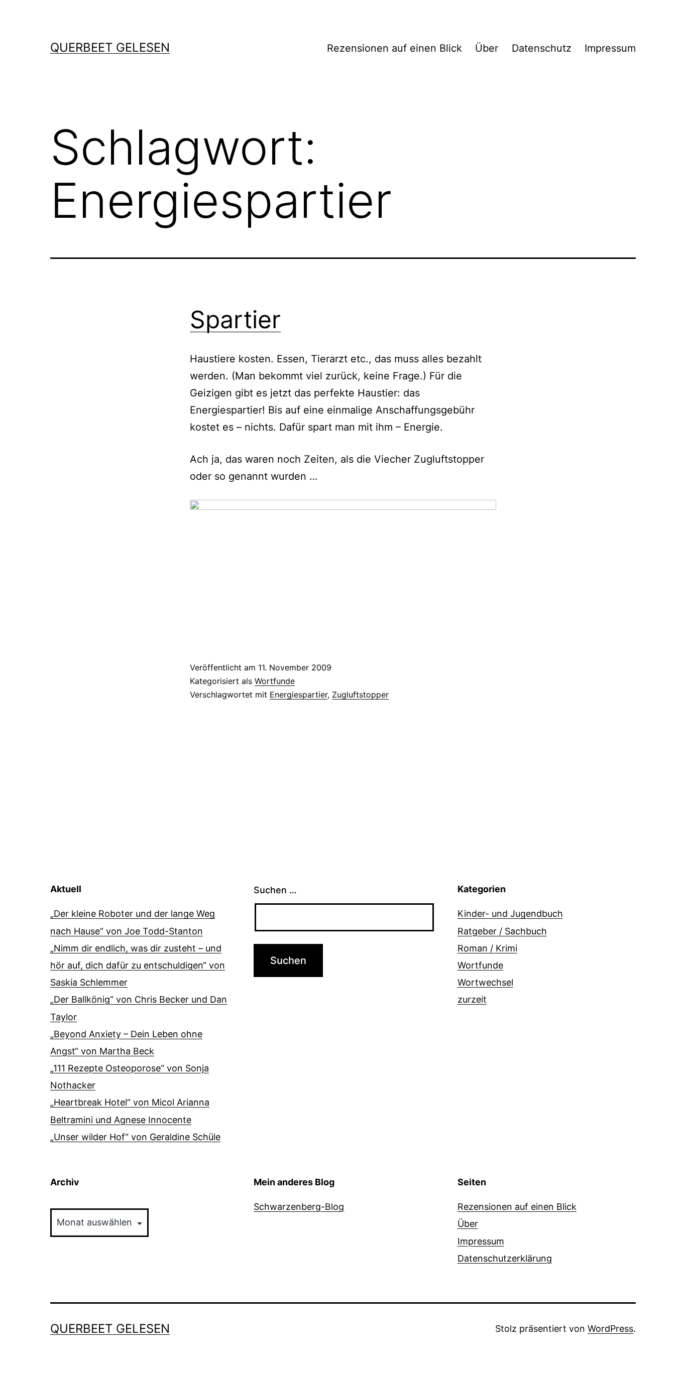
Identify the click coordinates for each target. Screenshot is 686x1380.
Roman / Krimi (487, 948)
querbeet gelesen (110, 47)
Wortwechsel (485, 982)
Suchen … (275, 890)
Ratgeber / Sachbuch (502, 931)
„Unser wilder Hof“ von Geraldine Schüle (135, 1137)
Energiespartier (298, 694)
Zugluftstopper (360, 694)
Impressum (610, 48)
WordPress (610, 1328)
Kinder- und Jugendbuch (510, 913)
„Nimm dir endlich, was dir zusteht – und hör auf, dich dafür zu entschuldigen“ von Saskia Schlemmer (137, 965)
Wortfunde (275, 681)
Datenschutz (541, 48)
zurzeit (472, 999)
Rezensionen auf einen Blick (394, 48)
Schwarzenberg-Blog (299, 1206)
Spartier (235, 319)
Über (486, 48)
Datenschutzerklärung (505, 1258)
